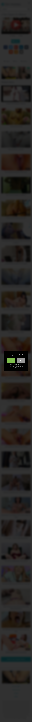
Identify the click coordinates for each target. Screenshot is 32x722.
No (21, 360)
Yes (11, 360)
